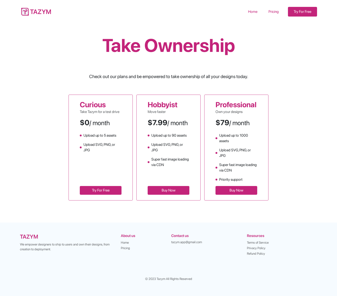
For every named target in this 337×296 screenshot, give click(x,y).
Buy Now (168, 190)
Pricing (273, 11)
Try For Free (302, 11)
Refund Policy (256, 253)
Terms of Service (258, 242)
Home (252, 11)
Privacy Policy (256, 248)
